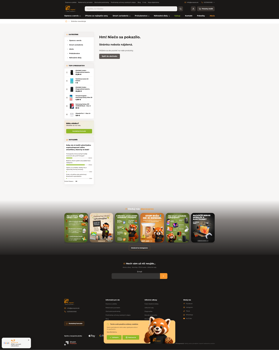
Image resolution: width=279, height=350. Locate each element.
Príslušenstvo (74, 53)
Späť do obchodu (109, 56)
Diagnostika (148, 311)
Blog (139, 2)
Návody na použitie (151, 315)
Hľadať (180, 8)
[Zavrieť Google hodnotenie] (28, 340)
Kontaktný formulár (79, 131)
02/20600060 (72, 311)
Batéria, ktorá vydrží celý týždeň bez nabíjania (78, 161)
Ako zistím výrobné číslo (152, 319)
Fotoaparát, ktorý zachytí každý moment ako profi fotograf (76, 154)
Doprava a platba (70, 2)
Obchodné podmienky (101, 2)
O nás (144, 2)
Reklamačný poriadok (85, 2)
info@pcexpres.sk (73, 308)
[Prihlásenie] (193, 8)
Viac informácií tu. (112, 332)
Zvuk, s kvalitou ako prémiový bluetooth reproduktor (76, 175)
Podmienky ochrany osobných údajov (123, 2)
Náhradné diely (75, 58)
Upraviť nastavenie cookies (207, 343)
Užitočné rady (149, 307)
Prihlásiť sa (163, 276)
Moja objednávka (153, 2)
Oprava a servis (75, 40)
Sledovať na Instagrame (139, 248)
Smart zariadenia (76, 45)
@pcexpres (147, 209)
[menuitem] (72, 16)
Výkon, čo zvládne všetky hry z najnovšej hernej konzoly (76, 168)
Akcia (71, 49)
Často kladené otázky (151, 304)
